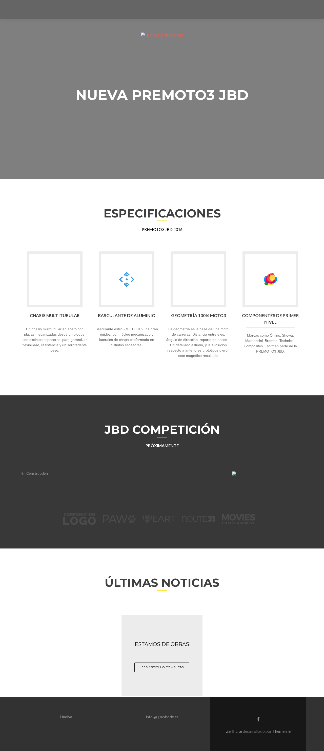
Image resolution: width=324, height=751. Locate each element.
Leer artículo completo (162, 667)
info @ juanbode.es (162, 716)
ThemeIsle (281, 731)
